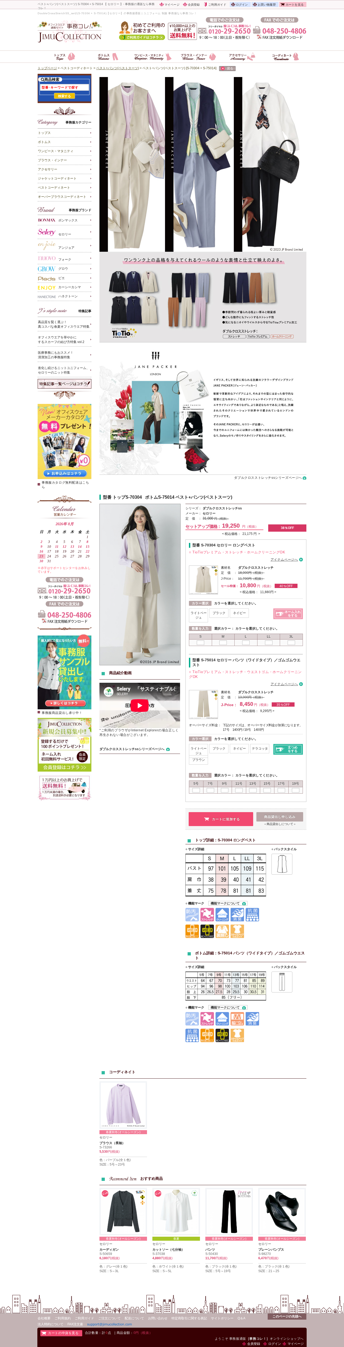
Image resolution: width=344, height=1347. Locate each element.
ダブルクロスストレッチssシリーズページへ (268, 478)
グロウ (63, 269)
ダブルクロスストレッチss (222, 508)
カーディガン (109, 1249)
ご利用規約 (63, 1318)
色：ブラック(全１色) (220, 1266)
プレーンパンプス (271, 1249)
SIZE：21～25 (268, 1271)
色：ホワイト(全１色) (168, 1266)
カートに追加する (226, 819)
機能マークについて (225, 903)
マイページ (172, 4)
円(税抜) (114, 1151)
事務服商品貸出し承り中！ (62, 713)
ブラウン (198, 760)
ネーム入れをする (293, 613)
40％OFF (286, 586)
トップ (119, 497)
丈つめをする (293, 749)
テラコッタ (260, 748)
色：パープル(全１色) (115, 1160)
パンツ (210, 1249)
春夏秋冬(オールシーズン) (123, 1132)
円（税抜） (221, 518)
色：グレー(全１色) (113, 1266)
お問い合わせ (157, 1318)
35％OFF (283, 705)
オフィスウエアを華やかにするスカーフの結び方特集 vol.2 (61, 339)
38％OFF (287, 528)
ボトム (151, 497)
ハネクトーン (68, 296)
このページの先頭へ (287, 1316)
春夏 (176, 1238)
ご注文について (109, 1318)
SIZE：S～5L (162, 1271)
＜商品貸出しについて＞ (280, 824)
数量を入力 (200, 628)
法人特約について (50, 1324)
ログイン (242, 4)
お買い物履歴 (267, 4)
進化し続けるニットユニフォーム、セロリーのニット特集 (63, 370)
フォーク (64, 259)
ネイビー (239, 613)
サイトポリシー (222, 1318)
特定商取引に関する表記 (189, 1318)
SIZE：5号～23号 (112, 1164)
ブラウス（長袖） (112, 1143)
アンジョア (66, 248)
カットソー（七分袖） (168, 1249)
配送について (134, 1318)
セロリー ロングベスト (223, 545)
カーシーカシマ (69, 287)
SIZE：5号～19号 (218, 1271)
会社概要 (44, 1318)
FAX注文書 (75, 1324)
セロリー (64, 234)
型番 (107, 497)
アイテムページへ (284, 559)
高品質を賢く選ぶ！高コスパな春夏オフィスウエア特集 (63, 324)
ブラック (219, 613)
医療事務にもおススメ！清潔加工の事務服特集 (55, 355)
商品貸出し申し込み (280, 817)
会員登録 (194, 4)
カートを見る (295, 4)
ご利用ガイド (217, 4)
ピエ (61, 278)
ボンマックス (68, 220)
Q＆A (241, 1318)
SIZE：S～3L (109, 1271)
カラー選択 (200, 603)
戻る (230, 68)
